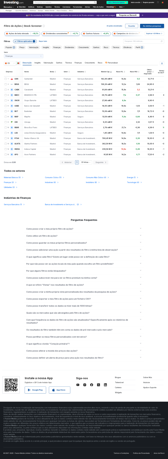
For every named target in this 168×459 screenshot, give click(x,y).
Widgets (118, 392)
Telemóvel (119, 382)
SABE (17, 106)
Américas (33, 11)
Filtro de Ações (98, 7)
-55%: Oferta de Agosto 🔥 (117, 2)
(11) (53, 177)
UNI (16, 122)
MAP (16, 117)
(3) (9, 182)
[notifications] (158, 2)
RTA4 (17, 138)
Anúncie (146, 382)
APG (16, 154)
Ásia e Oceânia (62, 11)
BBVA (17, 84)
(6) (50, 182)
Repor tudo (43, 41)
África (71, 11)
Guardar (131, 26)
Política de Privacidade (141, 453)
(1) (131, 177)
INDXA (17, 149)
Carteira (118, 387)
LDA (16, 133)
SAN (16, 79)
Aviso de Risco (159, 453)
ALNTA (17, 144)
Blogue (118, 377)
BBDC (17, 95)
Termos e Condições (121, 453)
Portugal (9, 11)
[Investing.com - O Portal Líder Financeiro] (13, 2)
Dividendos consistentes (56, 33)
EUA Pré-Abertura (22, 11)
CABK (17, 90)
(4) (96, 177)
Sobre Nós (147, 377)
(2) (63, 204)
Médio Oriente (49, 11)
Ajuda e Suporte (149, 387)
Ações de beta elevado (19, 33)
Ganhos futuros (92, 33)
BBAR (17, 127)
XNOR (17, 100)
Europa (40, 11)
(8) (91, 182)
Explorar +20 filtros (153, 33)
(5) (12, 177)
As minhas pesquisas (152, 26)
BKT (16, 111)
